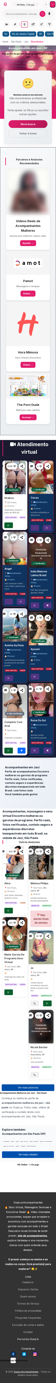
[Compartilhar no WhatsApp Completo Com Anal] (22, 690)
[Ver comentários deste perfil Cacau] (31, 466)
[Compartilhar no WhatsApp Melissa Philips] (48, 851)
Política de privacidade (28, 1310)
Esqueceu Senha (28, 1289)
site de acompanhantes (32, 1235)
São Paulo (16, 41)
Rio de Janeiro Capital (23, 34)
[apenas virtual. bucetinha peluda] (41, 700)
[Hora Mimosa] (28, 324)
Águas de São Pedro (8, 1146)
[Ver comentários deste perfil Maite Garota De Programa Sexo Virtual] (3, 923)
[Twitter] (24, 1354)
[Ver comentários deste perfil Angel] (5, 537)
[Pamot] (28, 263)
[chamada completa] (14, 701)
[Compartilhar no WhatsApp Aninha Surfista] (22, 614)
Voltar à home (28, 133)
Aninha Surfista (14, 645)
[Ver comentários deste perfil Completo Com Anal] (5, 690)
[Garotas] (24, 24)
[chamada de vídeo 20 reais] (14, 934)
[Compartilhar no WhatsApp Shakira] (22, 466)
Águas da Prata (24, 1141)
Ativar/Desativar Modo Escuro (13, 1360)
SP (40, 34)
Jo (31, 968)
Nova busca (28, 124)
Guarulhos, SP (37, 1054)
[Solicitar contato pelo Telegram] (22, 750)
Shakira (9, 498)
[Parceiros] (28, 191)
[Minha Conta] (46, 4)
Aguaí (17, 1141)
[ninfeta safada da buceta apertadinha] (41, 863)
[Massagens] (15, 24)
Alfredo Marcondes (31, 1146)
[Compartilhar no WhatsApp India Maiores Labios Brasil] (48, 540)
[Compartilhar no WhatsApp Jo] (48, 936)
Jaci (26, 41)
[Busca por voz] (49, 14)
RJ (6, 34)
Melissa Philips (39, 883)
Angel (8, 568)
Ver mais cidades (28, 1154)
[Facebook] (13, 1354)
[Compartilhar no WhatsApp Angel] (22, 537)
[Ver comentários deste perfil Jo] (30, 936)
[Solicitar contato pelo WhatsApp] (8, 525)
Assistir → (28, 243)
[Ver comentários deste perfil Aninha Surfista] (4, 614)
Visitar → (28, 293)
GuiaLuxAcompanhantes (26, 1371)
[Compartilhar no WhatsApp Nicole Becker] (48, 1015)
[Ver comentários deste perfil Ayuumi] (31, 618)
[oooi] (41, 628)
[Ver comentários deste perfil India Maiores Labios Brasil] (31, 540)
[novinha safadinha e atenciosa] (41, 477)
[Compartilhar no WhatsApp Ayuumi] (48, 618)
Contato (28, 1332)
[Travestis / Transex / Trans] (49, 24)
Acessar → (28, 417)
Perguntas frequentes (28, 1317)
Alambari (23, 1146)
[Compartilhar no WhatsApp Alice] (22, 851)
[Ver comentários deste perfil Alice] (3, 851)
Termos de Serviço (28, 1303)
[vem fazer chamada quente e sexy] (14, 863)
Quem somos (28, 1296)
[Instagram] (35, 1354)
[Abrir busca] (42, 14)
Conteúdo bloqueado (41, 551)
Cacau (35, 497)
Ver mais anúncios (28, 1087)
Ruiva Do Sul (38, 720)
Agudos (17, 1146)
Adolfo (12, 1141)
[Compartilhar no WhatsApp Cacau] (48, 466)
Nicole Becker (39, 1047)
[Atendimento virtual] (6, 24)
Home (5, 41)
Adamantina (6, 1141)
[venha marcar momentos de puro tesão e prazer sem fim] (41, 947)
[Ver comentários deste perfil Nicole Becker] (30, 1015)
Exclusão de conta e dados (28, 1324)
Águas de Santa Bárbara (46, 1141)
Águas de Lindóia (34, 1141)
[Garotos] (41, 24)
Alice (7, 883)
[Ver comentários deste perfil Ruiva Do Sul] (30, 689)
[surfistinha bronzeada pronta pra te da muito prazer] (15, 625)
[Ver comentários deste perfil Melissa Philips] (30, 851)
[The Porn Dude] (28, 385)
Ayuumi (35, 649)
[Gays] (33, 24)
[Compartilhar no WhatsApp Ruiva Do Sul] (48, 689)
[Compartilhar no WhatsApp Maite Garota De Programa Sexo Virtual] (22, 923)
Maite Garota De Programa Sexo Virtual (14, 958)
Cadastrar (28, 1282)
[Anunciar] (52, 4)
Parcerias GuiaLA (28, 1339)
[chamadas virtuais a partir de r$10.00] (14, 477)
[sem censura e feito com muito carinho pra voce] (15, 548)
